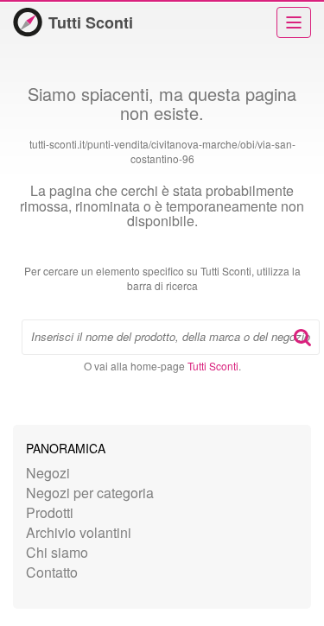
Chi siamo (57, 552)
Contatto (52, 572)
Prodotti (49, 512)
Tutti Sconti (90, 22)
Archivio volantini (78, 532)
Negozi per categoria (90, 493)
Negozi (48, 473)
